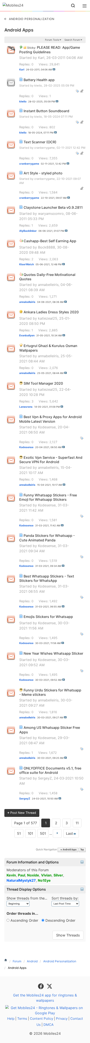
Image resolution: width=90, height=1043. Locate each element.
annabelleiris (48, 284)
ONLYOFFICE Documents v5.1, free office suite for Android (50, 770)
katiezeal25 (47, 318)
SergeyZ (45, 778)
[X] (49, 986)
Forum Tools (52, 39)
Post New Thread (21, 812)
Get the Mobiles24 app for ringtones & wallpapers (45, 998)
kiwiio (38, 85)
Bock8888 (46, 247)
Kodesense (47, 427)
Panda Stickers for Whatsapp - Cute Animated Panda (47, 537)
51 (19, 833)
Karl (41, 57)
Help (10, 1018)
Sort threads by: (65, 898)
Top (82, 850)
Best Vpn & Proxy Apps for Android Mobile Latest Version (50, 419)
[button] (73, 5)
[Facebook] (41, 986)
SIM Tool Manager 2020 (43, 383)
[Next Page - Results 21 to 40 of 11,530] (57, 833)
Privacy (62, 1018)
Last (69, 833)
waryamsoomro (51, 213)
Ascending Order (23, 920)
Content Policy (41, 1018)
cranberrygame (44, 147)
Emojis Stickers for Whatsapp (48, 616)
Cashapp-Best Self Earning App (50, 241)
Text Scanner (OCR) (40, 142)
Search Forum (72, 39)
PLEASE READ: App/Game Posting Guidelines (49, 49)
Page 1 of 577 (25, 823)
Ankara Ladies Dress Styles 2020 (51, 312)
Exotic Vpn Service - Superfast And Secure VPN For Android (50, 459)
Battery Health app (39, 80)
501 (43, 833)
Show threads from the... (27, 898)
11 (77, 823)
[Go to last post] (54, 69)
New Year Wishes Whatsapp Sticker (53, 653)
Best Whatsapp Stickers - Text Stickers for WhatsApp (46, 578)
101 (30, 833)
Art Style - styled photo (43, 173)
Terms (22, 1018)
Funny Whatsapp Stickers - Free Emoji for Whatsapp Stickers (48, 497)
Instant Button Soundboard (46, 111)
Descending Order (59, 920)
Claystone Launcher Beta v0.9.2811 (53, 207)
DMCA (48, 1025)
